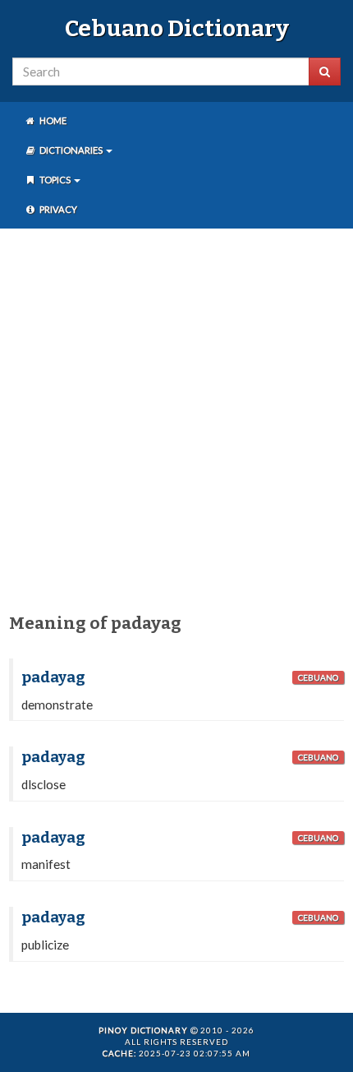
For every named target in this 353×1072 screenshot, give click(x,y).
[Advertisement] (176, 417)
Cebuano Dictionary (177, 28)
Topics (55, 179)
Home (52, 120)
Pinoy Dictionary (143, 1030)
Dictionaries (71, 150)
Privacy (57, 209)
